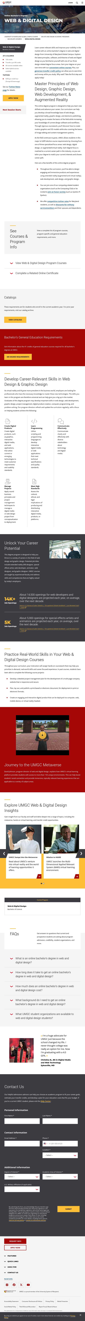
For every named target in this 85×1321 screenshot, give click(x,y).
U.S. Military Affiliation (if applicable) (17, 1184)
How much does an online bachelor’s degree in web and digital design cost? (44, 988)
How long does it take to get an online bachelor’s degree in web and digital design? (43, 974)
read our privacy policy (16, 1220)
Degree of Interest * (11, 1172)
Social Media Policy (10, 1307)
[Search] (77, 2)
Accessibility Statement (11, 1301)
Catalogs (10, 297)
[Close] (80, 1315)
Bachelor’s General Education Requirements (33, 337)
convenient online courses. (60, 67)
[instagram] (7, 1284)
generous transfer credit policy (48, 71)
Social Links (8, 1279)
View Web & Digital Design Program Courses (41, 263)
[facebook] (14, 1284)
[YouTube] (28, 1284)
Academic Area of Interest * (52, 1172)
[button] (42, 735)
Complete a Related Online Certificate (36, 273)
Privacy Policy (50, 1301)
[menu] (82, 2)
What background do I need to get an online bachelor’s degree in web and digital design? (40, 1002)
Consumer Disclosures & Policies (32, 1301)
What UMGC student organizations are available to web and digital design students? (44, 1016)
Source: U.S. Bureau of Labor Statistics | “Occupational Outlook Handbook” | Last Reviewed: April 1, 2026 (49, 607)
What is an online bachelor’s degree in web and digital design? (42, 960)
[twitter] (21, 1284)
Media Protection (62, 1301)
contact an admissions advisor (36, 1220)
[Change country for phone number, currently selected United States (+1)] (45, 1143)
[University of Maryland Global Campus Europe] (7, 2)
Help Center (46, 1101)
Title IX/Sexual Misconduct (27, 1307)
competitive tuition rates (58, 201)
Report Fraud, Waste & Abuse (48, 1307)
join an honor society (57, 192)
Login (70, 2)
